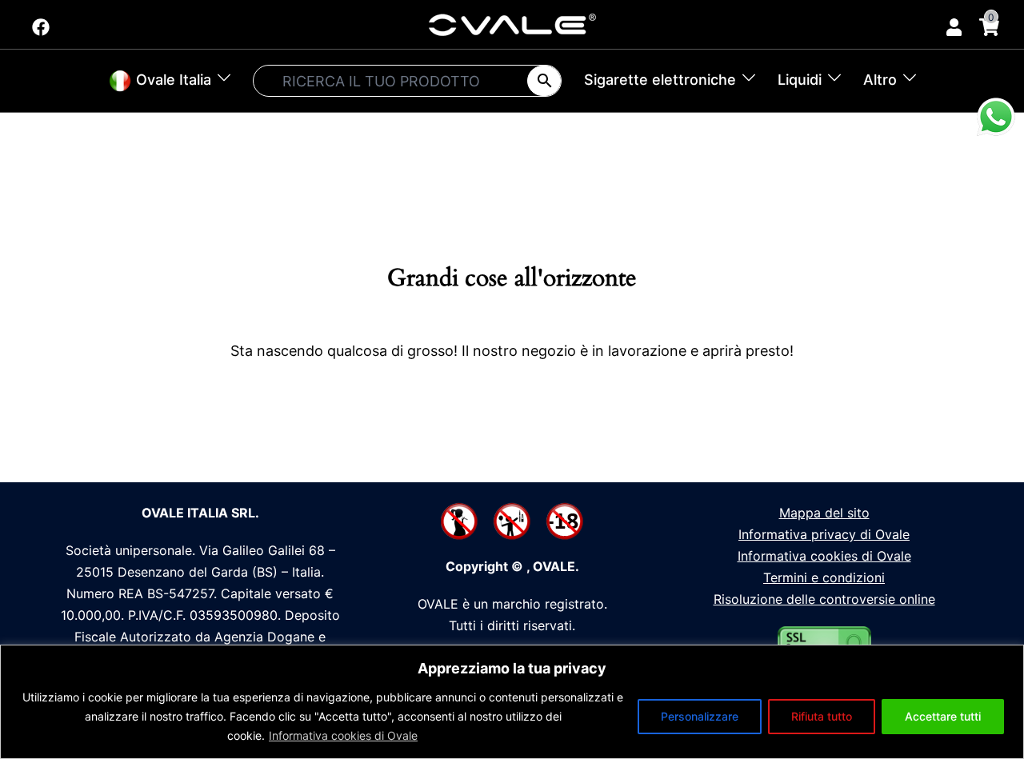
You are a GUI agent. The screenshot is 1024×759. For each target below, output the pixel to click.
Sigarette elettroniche (660, 79)
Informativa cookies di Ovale (343, 735)
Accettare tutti (943, 716)
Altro (880, 79)
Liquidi (800, 79)
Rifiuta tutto (821, 716)
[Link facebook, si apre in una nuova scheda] (38, 23)
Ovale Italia (171, 79)
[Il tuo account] (952, 24)
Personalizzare (699, 716)
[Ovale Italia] (512, 23)
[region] (512, 702)
